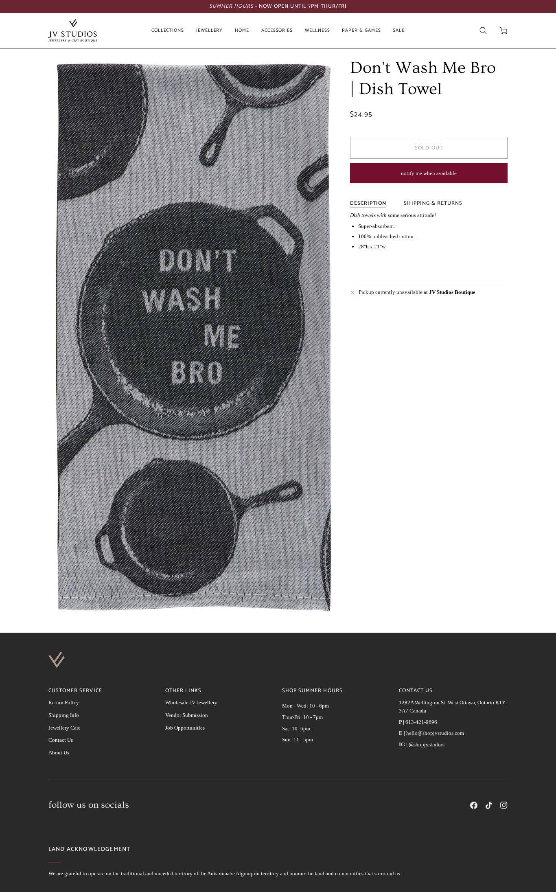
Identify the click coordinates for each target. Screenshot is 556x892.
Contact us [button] (416, 691)
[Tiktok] (489, 805)
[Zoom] (191, 338)
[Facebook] (473, 805)
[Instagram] (504, 805)
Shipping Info (63, 715)
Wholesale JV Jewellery (191, 702)
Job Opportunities (185, 728)
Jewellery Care (64, 728)
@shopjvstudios (426, 744)
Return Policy (63, 702)
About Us (58, 753)
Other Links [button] (183, 691)
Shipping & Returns (433, 203)
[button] (167, 30)
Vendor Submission (186, 715)
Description (368, 203)
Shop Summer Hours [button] (312, 691)
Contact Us (60, 740)
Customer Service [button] (75, 691)
